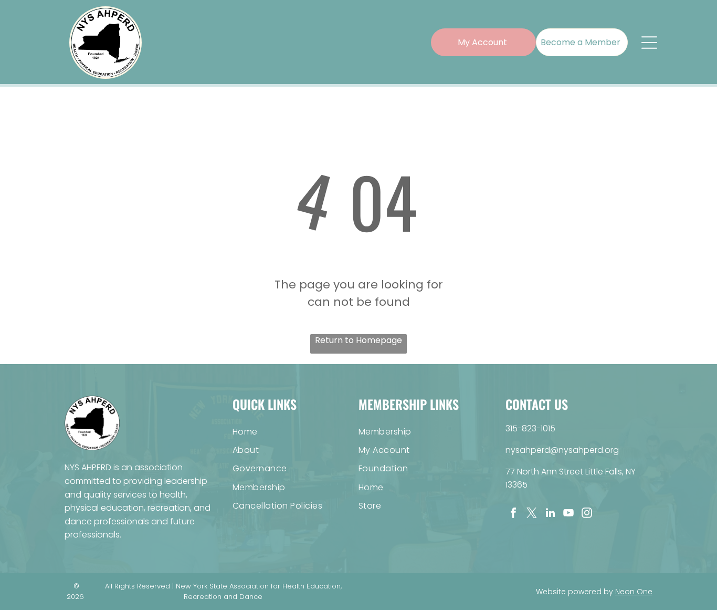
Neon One (633, 591)
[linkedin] (550, 514)
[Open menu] (649, 42)
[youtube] (568, 514)
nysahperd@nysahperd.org (562, 450)
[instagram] (587, 514)
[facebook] (513, 514)
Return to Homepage (358, 340)
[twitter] (532, 514)
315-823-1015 (530, 428)
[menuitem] (295, 431)
